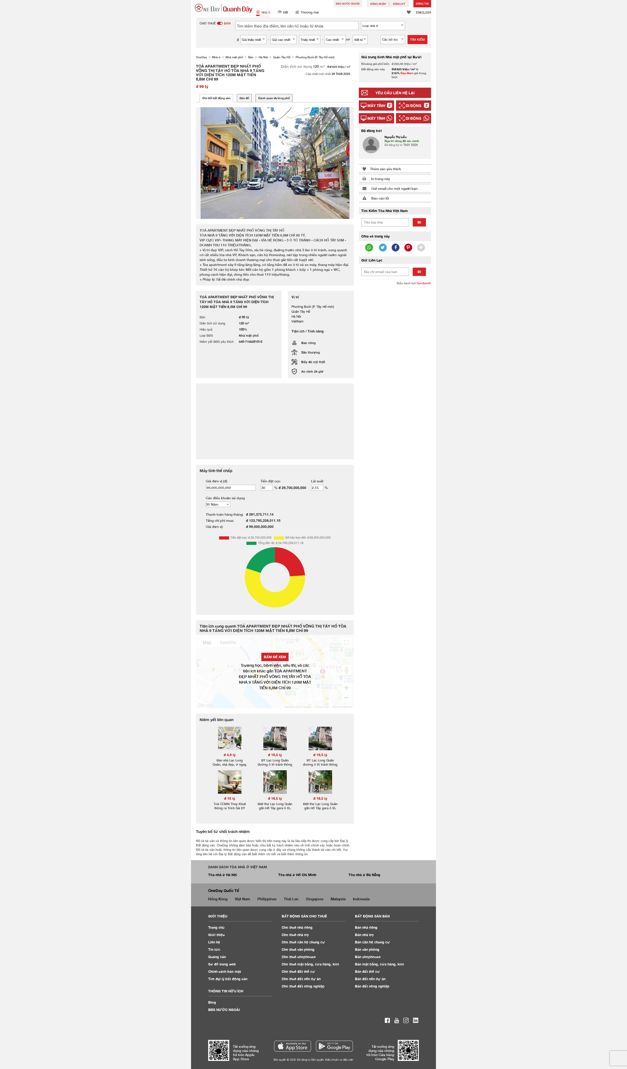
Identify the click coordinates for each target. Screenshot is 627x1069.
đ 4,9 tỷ (230, 755)
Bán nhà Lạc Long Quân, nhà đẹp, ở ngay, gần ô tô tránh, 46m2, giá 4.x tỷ (230, 766)
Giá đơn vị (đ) (216, 481)
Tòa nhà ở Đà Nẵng (364, 875)
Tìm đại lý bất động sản (227, 979)
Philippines (267, 899)
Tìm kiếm (417, 39)
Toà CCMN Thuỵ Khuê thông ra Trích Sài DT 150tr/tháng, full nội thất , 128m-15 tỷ (229, 810)
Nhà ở (266, 12)
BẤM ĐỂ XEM (275, 657)
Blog (212, 1002)
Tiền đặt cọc (270, 481)
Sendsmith (424, 283)
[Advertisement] (395, 364)
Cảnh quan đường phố (274, 98)
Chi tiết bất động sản (216, 98)
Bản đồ (244, 98)
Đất (285, 12)
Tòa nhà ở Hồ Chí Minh (297, 875)
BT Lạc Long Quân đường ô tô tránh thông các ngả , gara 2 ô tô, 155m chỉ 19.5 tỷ (275, 766)
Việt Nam (242, 899)
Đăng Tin (422, 3)
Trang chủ (216, 927)
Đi (419, 222)
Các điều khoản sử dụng (225, 498)
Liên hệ (214, 942)
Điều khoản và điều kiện (339, 1059)
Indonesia (361, 899)
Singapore (314, 899)
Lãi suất (317, 481)
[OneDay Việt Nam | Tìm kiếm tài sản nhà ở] (224, 8)
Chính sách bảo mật (224, 971)
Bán (366, 927)
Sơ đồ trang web (222, 964)
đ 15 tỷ (229, 798)
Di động (413, 105)
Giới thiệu (216, 935)
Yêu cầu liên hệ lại (394, 93)
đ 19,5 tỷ (275, 755)
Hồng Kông (218, 899)
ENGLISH (423, 12)
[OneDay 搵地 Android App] (334, 1046)
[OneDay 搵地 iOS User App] (292, 1046)
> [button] (344, 163)
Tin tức (214, 949)
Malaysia (338, 899)
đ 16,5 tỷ (275, 798)
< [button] (206, 163)
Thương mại (310, 12)
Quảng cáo (217, 957)
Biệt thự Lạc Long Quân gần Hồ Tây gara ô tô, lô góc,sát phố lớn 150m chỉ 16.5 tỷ (275, 810)
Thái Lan (291, 899)
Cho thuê (297, 927)
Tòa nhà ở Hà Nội (222, 875)
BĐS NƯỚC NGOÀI (348, 3)
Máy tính (376, 105)
